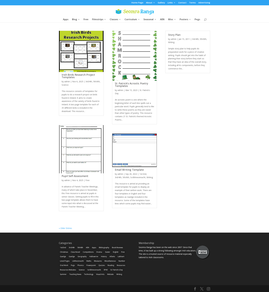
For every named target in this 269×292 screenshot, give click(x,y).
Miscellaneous (110, 261)
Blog (74, 19)
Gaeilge (63, 256)
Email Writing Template (129, 169)
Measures (98, 261)
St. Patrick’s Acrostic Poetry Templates (131, 85)
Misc (170, 19)
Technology (88, 274)
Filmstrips (97, 19)
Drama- (99, 252)
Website (110, 274)
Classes (114, 19)
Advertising (204, 3)
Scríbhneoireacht (137, 177)
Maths (88, 261)
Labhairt (121, 256)
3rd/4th (88, 81)
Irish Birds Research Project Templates (78, 76)
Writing (150, 177)
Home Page (137, 3)
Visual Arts (100, 274)
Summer (63, 274)
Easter (107, 252)
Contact (182, 3)
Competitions (88, 252)
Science (65, 85)
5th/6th (96, 81)
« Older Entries (65, 228)
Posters (184, 19)
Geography (82, 256)
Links (170, 3)
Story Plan (174, 34)
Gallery (161, 3)
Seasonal (148, 19)
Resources (121, 265)
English (115, 252)
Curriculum (131, 19)
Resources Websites (68, 270)
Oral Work (64, 265)
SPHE (106, 270)
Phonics (80, 265)
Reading (111, 265)
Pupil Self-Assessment (75, 176)
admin (67, 81)
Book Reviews (117, 247)
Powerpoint (91, 265)
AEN (162, 19)
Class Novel (75, 252)
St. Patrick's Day (116, 270)
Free (86, 19)
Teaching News (75, 274)
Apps (65, 19)
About (149, 3)
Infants (112, 256)
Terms (192, 3)
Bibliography (104, 247)
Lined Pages (64, 261)
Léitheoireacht (78, 261)
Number (122, 261)
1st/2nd (142, 174)
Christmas (64, 252)
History (104, 256)
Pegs (197, 19)
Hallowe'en (93, 256)
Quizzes (101, 265)
